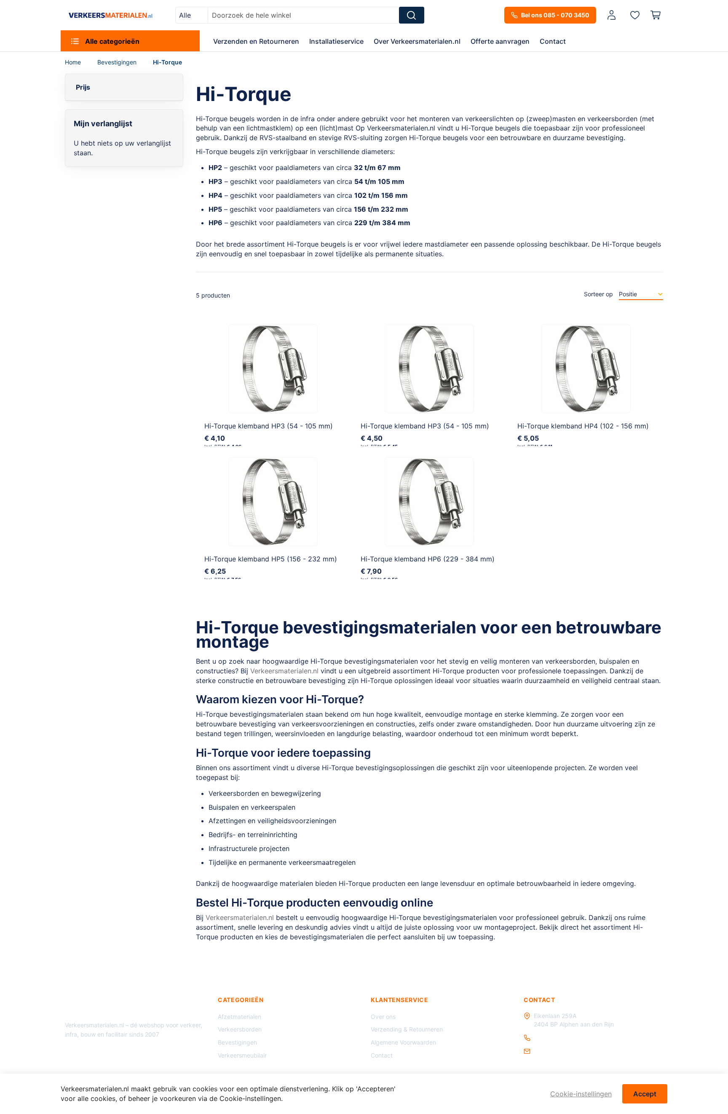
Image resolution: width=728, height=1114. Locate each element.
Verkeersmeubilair (242, 1055)
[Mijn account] (612, 15)
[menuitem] (130, 40)
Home (74, 62)
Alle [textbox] (185, 15)
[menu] (364, 40)
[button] (613, 15)
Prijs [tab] (83, 87)
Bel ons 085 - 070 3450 (555, 15)
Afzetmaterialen (239, 1016)
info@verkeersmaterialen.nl (571, 1051)
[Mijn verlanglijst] (635, 15)
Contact (382, 1055)
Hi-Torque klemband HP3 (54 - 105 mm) (268, 426)
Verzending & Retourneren (407, 1029)
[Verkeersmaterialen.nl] (110, 15)
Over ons (383, 1016)
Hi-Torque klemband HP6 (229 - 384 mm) (428, 559)
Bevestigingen (117, 62)
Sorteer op (598, 294)
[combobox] (192, 15)
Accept (644, 1094)
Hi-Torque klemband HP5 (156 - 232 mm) (270, 559)
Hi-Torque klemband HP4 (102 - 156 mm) (583, 426)
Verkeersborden (240, 1029)
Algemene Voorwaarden (403, 1042)
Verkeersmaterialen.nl (284, 671)
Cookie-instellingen (581, 1094)
